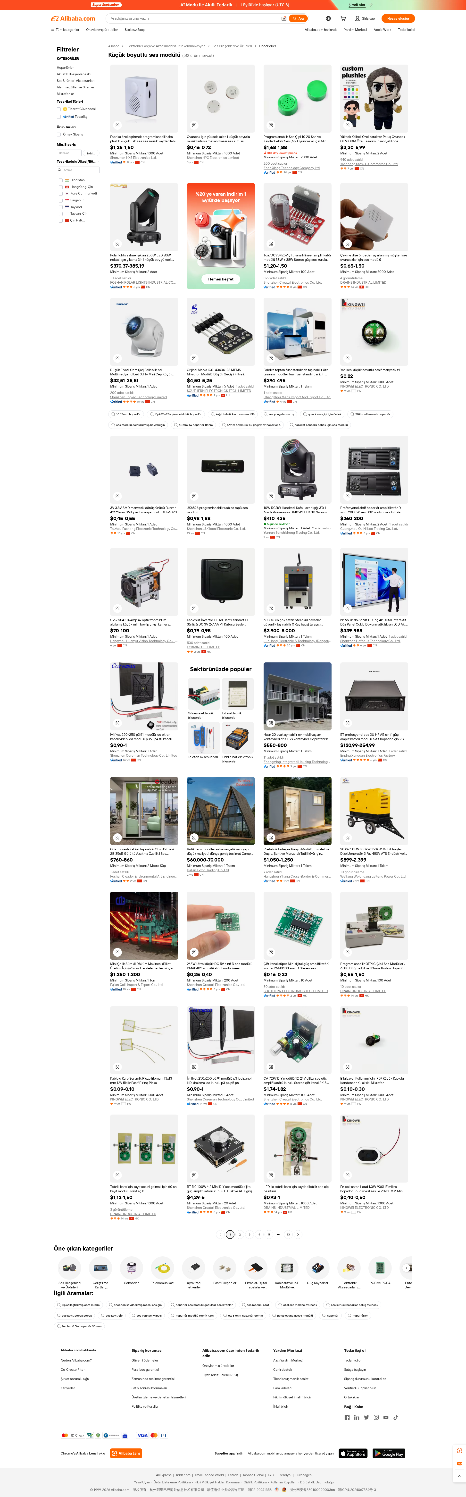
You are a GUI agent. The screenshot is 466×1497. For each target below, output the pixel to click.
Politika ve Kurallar (145, 1406)
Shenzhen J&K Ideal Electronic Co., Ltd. (216, 529)
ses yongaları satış (281, 414)
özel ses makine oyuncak (300, 1305)
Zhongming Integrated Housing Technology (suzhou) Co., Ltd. (298, 762)
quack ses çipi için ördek (324, 414)
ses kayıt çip (114, 1315)
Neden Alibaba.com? (76, 1360)
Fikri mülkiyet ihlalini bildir (292, 1397)
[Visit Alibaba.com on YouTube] (386, 1417)
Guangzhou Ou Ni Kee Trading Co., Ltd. (369, 529)
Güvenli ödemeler (145, 1360)
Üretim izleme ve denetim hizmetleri (159, 1397)
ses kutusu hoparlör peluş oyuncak (354, 1305)
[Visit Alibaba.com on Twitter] (366, 1417)
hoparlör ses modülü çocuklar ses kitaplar (204, 1305)
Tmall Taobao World (209, 1475)
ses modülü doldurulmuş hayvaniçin (140, 425)
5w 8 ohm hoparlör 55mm (245, 1315)
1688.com (183, 1475)
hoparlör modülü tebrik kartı (195, 1315)
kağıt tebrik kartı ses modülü (235, 414)
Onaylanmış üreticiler (218, 1366)
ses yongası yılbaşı (149, 1315)
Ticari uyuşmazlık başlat (290, 1379)
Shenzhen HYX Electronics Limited (213, 158)
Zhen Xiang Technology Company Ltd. (292, 168)
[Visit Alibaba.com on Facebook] (347, 1417)
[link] (459, 1451)
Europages (303, 1475)
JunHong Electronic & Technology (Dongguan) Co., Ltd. (298, 641)
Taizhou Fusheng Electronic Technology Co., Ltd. (144, 529)
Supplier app (225, 1453)
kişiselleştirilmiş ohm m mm (81, 1305)
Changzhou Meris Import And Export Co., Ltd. (297, 397)
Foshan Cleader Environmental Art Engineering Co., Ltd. (144, 876)
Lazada (233, 1475)
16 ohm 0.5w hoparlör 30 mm (82, 1326)
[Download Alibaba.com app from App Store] (353, 1453)
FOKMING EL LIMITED (203, 647)
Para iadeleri (282, 1388)
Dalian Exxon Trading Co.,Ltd (208, 870)
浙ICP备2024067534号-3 (357, 1490)
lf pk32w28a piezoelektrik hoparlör (178, 414)
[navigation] (78, 641)
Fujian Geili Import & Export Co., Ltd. (136, 985)
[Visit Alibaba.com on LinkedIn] (357, 1417)
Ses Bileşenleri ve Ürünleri (232, 46)
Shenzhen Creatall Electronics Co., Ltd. (293, 282)
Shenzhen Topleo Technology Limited (138, 397)
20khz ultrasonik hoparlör (372, 414)
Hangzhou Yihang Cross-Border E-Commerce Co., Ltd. (298, 876)
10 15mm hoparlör (128, 414)
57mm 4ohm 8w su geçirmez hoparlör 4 (254, 425)
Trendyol (284, 1475)
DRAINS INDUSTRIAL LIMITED (363, 282)
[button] (284, 18)
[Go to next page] (298, 1234)
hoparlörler (360, 1315)
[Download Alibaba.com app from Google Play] (389, 1453)
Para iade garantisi (145, 1369)
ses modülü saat (258, 1305)
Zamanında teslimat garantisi (153, 1379)
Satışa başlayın (355, 1369)
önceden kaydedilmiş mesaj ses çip (138, 1305)
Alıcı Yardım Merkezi (288, 1360)
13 (288, 1234)
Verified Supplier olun (360, 1388)
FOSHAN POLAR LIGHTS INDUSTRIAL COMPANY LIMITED (144, 282)
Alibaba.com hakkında (78, 1350)
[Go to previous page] (220, 1234)
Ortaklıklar (351, 1397)
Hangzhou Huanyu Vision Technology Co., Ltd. (144, 641)
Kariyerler (68, 1388)
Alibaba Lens (86, 1453)
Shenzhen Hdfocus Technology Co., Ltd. (370, 641)
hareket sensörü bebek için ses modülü (321, 425)
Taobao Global (253, 1475)
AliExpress (164, 1475)
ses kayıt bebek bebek (77, 1315)
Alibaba (113, 46)
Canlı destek (282, 1369)
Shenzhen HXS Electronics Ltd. (133, 158)
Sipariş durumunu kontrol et (365, 1379)
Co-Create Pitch (73, 1369)
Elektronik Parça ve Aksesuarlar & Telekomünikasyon (165, 46)
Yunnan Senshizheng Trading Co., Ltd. (292, 532)
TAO (271, 1475)
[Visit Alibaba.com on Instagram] (376, 1417)
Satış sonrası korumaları (149, 1388)
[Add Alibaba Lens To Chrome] (126, 1453)
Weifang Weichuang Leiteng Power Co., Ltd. (373, 876)
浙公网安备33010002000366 (312, 1490)
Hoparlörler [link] (267, 46)
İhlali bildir (280, 1406)
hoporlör (333, 1315)
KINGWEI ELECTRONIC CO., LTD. (364, 386)
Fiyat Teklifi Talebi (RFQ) (220, 1375)
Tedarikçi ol (352, 1360)
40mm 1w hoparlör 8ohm (196, 425)
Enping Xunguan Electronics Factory (367, 755)
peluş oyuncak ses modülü (295, 1315)
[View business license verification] (277, 1489)
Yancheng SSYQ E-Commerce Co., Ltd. (369, 164)
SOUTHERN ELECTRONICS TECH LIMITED (219, 391)
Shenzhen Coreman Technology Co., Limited (143, 755)
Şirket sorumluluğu (75, 1379)
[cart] (344, 19)
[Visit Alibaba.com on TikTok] (396, 1417)
